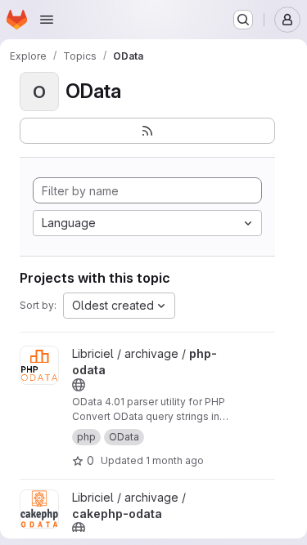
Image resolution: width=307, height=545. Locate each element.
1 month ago (175, 460)
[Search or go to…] (243, 19)
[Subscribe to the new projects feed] (147, 131)
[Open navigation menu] (47, 20)
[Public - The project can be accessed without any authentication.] (78, 384)
